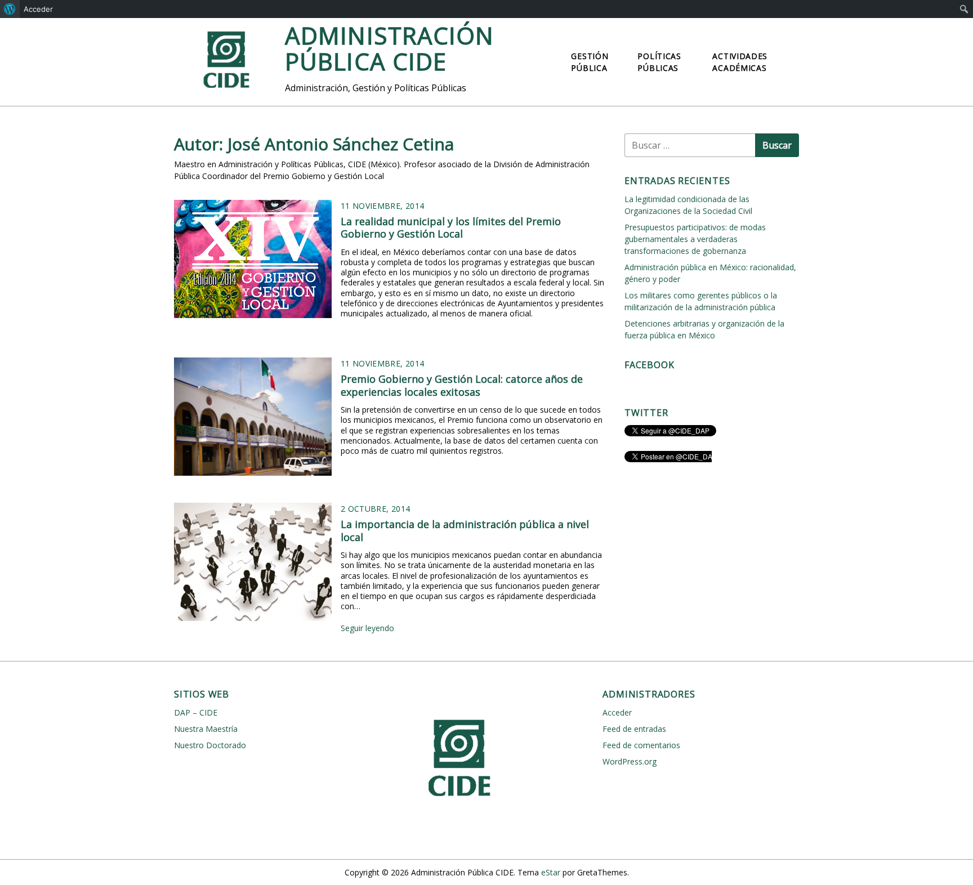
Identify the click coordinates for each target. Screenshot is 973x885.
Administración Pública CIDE (389, 48)
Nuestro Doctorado (210, 745)
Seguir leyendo (367, 628)
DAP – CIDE (195, 712)
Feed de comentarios (641, 745)
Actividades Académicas (739, 62)
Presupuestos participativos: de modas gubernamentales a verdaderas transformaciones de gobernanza (695, 239)
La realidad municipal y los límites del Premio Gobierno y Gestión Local (451, 227)
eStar (550, 872)
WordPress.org (629, 761)
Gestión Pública (589, 62)
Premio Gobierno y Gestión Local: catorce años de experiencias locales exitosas (462, 385)
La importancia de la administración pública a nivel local (465, 530)
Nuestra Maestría (206, 728)
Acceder (38, 9)
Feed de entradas (634, 728)
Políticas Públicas (659, 62)
